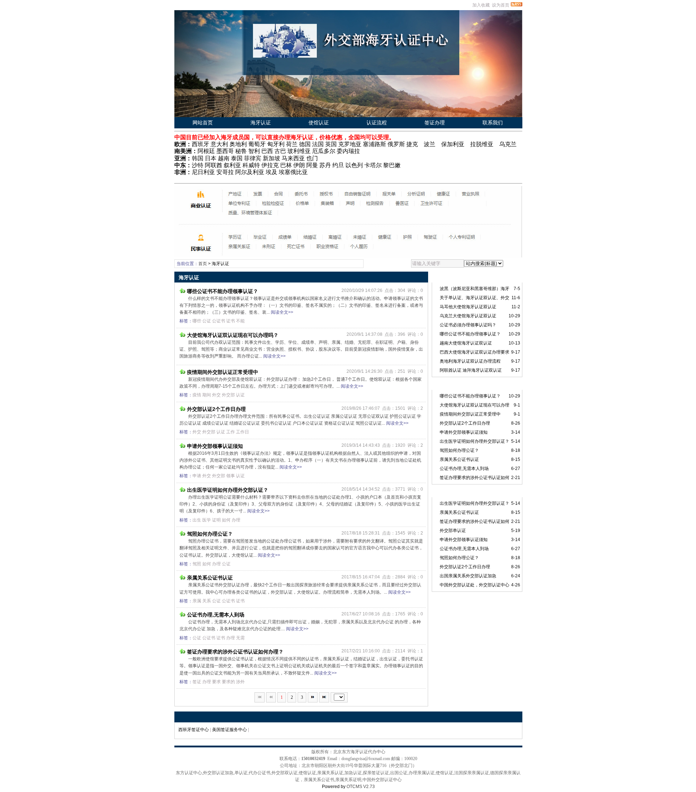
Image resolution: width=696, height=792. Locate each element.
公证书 (218, 320)
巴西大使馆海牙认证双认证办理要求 (474, 352)
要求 (216, 681)
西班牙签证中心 (193, 729)
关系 (206, 600)
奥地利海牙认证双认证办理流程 (470, 361)
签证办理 (434, 122)
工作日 (242, 431)
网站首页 (202, 122)
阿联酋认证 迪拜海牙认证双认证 (471, 370)
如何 (226, 520)
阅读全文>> (282, 312)
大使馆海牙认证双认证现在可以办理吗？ (232, 335)
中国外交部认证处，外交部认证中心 (474, 584)
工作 (230, 431)
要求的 (228, 681)
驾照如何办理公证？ (210, 534)
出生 (196, 520)
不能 (240, 320)
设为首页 (500, 5)
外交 (216, 394)
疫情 (196, 394)
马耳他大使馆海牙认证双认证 (468, 306)
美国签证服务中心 (229, 729)
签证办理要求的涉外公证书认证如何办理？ (235, 652)
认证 (240, 394)
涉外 (240, 681)
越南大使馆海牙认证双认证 (466, 343)
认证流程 (376, 122)
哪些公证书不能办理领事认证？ (222, 291)
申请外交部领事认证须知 (215, 446)
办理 (236, 520)
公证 (206, 320)
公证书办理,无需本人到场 (215, 615)
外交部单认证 (453, 530)
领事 (230, 475)
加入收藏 (481, 5)
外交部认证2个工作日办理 (216, 409)
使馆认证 (318, 122)
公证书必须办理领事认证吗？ (468, 324)
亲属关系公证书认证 (210, 578)
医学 (206, 520)
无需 (240, 637)
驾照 (196, 563)
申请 (196, 475)
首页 (202, 263)
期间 (206, 394)
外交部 (228, 394)
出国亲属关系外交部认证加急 (468, 575)
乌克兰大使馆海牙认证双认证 (468, 315)
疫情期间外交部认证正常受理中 (222, 372)
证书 (230, 320)
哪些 (196, 320)
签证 (196, 681)
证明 (216, 520)
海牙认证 (260, 122)
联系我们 (492, 122)
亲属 (196, 600)
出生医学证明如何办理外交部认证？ (227, 490)
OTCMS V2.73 (361, 786)
